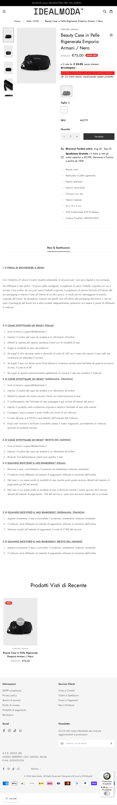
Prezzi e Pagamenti (68, 700)
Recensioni (7, 715)
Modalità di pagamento (14, 710)
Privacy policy (9, 695)
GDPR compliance (11, 690)
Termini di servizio (11, 700)
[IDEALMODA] (58, 11)
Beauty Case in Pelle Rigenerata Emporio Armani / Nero (20, 654)
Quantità (65, 129)
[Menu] (112, 772)
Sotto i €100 (33, 21)
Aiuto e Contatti (66, 690)
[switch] (107, 793)
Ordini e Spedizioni (68, 695)
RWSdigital (87, 776)
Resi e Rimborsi (66, 705)
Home (17, 21)
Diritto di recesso (11, 705)
